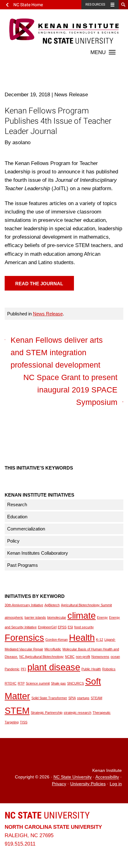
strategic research (77, 712)
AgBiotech (52, 605)
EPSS (62, 627)
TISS (23, 722)
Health (82, 637)
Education (17, 516)
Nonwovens (100, 656)
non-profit (83, 656)
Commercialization (26, 528)
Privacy (59, 784)
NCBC (70, 656)
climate (81, 615)
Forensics (24, 637)
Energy (102, 617)
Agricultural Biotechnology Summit (86, 605)
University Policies (88, 784)
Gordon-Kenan (56, 639)
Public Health (91, 669)
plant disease (53, 667)
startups (83, 698)
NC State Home (28, 4)
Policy (13, 540)
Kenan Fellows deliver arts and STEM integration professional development (57, 352)
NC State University (72, 777)
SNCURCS (75, 683)
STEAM (96, 698)
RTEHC (10, 683)
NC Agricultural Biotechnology (41, 656)
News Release (48, 313)
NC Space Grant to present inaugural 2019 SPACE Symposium (70, 389)
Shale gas (58, 683)
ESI (70, 627)
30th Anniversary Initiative (24, 605)
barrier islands (35, 617)
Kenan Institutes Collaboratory (37, 553)
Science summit (38, 683)
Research (17, 504)
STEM (17, 710)
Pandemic (12, 669)
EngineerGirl (47, 627)
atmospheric (14, 617)
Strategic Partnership (46, 712)
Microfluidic (52, 649)
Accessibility (107, 777)
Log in (116, 784)
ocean (115, 656)
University (47, 815)
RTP (21, 683)
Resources (95, 4)
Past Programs (22, 565)
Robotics (109, 669)
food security (84, 627)
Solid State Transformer (49, 698)
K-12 (99, 639)
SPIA (72, 698)
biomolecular (56, 617)
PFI (23, 669)
